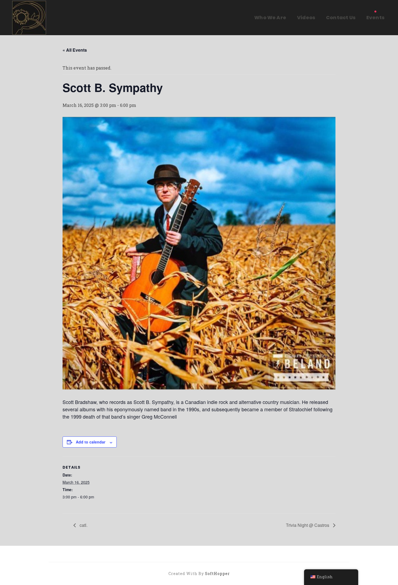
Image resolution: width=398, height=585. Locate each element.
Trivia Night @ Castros (308, 525)
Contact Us (340, 17)
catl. (83, 525)
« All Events (75, 50)
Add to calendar (90, 442)
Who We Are (270, 17)
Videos (306, 17)
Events (375, 17)
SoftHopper (217, 573)
